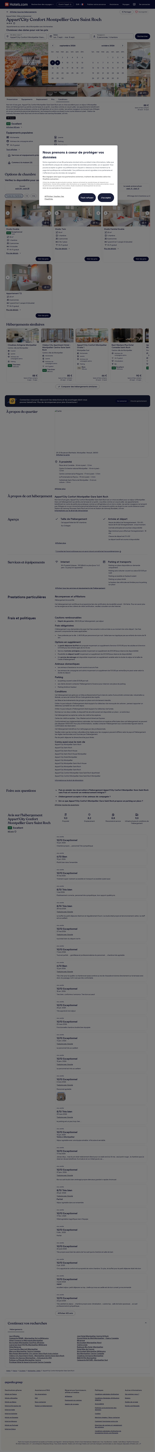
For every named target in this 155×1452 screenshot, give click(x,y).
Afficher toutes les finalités (54, 197)
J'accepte (106, 197)
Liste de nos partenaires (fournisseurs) (57, 188)
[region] (78, 175)
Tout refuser (87, 197)
